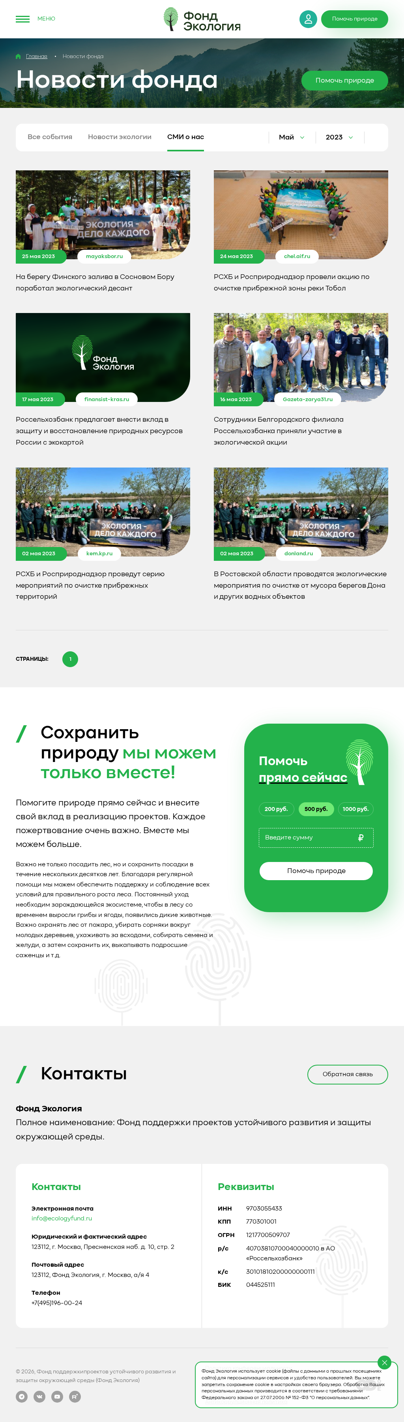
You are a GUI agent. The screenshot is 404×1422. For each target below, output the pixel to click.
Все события (50, 137)
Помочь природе (316, 871)
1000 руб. (356, 809)
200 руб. (276, 809)
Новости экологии (120, 137)
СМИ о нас (185, 137)
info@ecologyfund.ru (62, 1219)
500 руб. (316, 809)
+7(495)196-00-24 (57, 1303)
